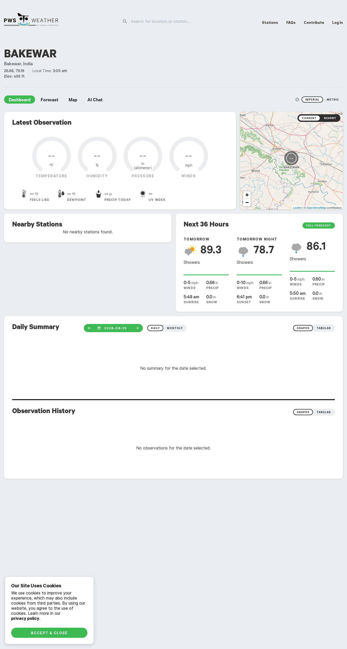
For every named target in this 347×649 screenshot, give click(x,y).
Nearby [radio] (330, 118)
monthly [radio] (175, 328)
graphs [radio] (303, 328)
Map (73, 100)
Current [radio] (309, 118)
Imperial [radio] (312, 99)
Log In (337, 22)
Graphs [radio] (303, 412)
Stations (270, 22)
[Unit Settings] (297, 99)
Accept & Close (49, 633)
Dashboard (19, 100)
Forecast (49, 100)
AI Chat (95, 100)
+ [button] (247, 195)
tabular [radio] (324, 328)
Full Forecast (318, 225)
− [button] (247, 202)
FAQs (291, 22)
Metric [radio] (333, 99)
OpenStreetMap (316, 207)
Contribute (314, 22)
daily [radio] (155, 328)
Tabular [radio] (324, 412)
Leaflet (297, 207)
